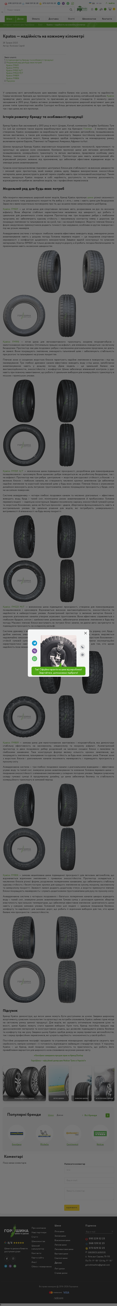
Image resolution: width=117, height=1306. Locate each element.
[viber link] (34, 651)
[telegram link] (34, 643)
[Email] (82, 654)
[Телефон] (82, 647)
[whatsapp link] (34, 658)
